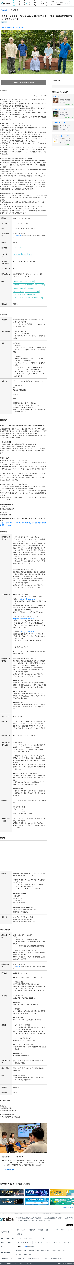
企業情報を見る (9, 1170)
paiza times (37, 1242)
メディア (46, 3)
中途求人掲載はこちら (43, 1250)
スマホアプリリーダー (59, 123)
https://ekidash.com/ (27, 632)
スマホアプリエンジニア (60, 109)
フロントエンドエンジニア (61, 136)
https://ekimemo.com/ (27, 599)
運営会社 (2, 1263)
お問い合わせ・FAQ (33, 1258)
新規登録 (71, 5)
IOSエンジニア (57, 96)
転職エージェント (51, 1230)
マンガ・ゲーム (39, 1238)
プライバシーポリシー (18, 1263)
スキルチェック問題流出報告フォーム (53, 1258)
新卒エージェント (66, 1230)
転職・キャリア (14, 3)
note (47, 1242)
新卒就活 (24, 3)
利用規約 (9, 1263)
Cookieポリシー (30, 1263)
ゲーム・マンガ (42, 3)
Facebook (30, 1246)
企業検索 (19, 1234)
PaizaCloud (66, 1242)
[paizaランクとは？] (72, 80)
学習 (29, 3)
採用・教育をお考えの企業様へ (25, 1250)
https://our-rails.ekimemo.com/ (23, 618)
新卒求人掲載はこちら (59, 1250)
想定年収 (18, 236)
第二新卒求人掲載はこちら (23, 1254)
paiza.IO (55, 1242)
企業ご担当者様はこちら (59, 3)
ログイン (66, 5)
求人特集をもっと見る (67, 1207)
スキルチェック (35, 3)
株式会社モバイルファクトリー (12, 27)
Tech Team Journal (23, 1242)
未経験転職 (19, 3)
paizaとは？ (52, 3)
